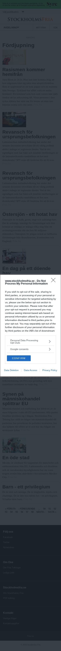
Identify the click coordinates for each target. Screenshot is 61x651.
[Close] (54, 281)
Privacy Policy (49, 370)
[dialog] (30, 326)
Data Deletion (11, 370)
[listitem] (30, 341)
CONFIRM (19, 358)
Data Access (30, 370)
